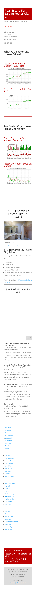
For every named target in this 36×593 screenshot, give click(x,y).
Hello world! (8, 404)
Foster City (8, 448)
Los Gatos (8, 466)
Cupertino (8, 441)
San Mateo (8, 514)
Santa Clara (9, 516)
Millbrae (8, 471)
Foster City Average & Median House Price (14, 64)
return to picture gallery (12, 246)
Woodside (8, 529)
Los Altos (8, 461)
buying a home (9, 389)
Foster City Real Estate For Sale (18, 554)
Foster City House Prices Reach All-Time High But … (17, 344)
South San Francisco (11, 522)
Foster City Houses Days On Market (18, 164)
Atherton (8, 428)
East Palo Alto (9, 446)
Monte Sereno (9, 476)
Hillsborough (9, 458)
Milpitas (7, 474)
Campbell (8, 438)
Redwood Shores (10, 499)
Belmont (8, 430)
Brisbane (8, 433)
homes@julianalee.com (18, 583)
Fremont (8, 455)
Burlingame (9, 435)
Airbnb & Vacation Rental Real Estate (17, 365)
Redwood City (9, 496)
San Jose (8, 511)
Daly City (8, 443)
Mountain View (10, 483)
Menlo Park (8, 468)
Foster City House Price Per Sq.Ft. (17, 90)
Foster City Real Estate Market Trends (16, 560)
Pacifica (7, 489)
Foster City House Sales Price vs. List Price (15, 139)
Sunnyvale (8, 524)
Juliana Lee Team (11, 347)
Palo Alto (8, 491)
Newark (7, 486)
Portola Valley (9, 494)
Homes (10, 27)
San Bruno (8, 502)
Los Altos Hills (9, 463)
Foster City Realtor (14, 550)
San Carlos (8, 504)
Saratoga (8, 519)
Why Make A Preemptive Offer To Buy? (18, 384)
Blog (5, 27)
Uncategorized (8, 369)
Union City (8, 527)
